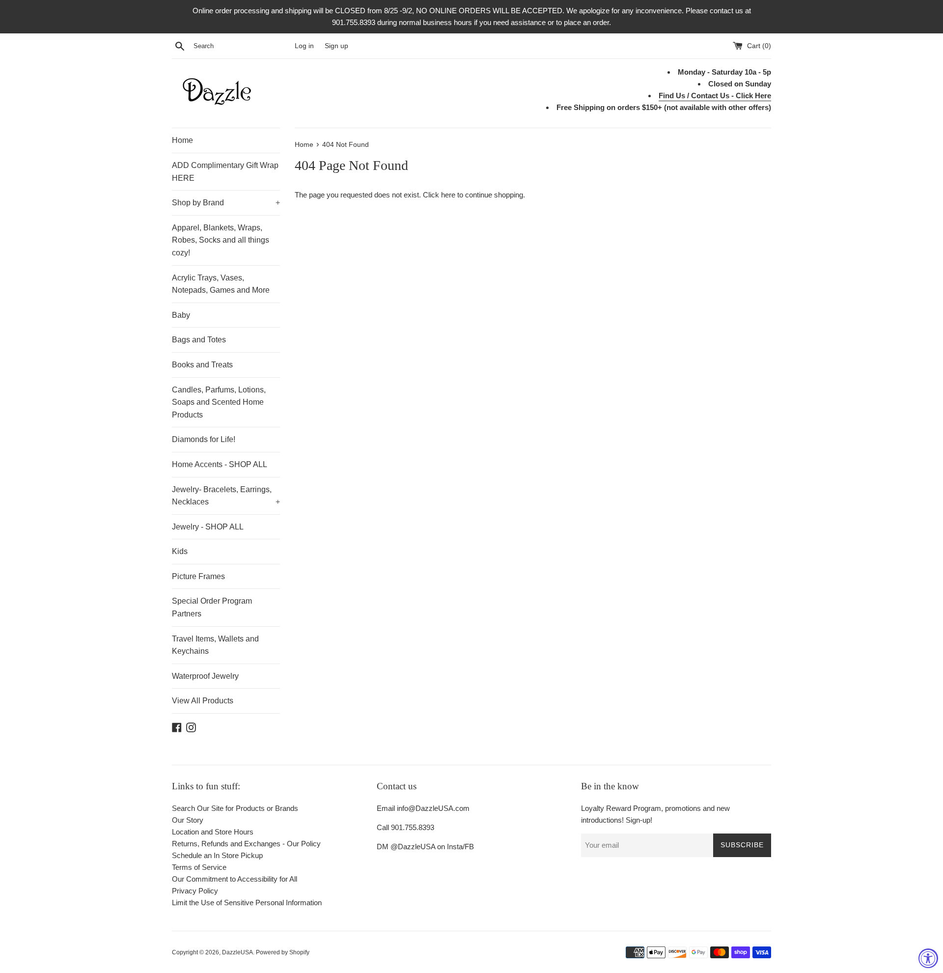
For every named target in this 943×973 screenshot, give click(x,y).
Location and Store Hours (212, 832)
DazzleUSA (237, 952)
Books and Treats (202, 365)
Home (182, 140)
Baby (181, 315)
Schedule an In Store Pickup (217, 855)
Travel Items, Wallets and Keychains (215, 645)
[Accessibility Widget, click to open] (928, 958)
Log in (304, 46)
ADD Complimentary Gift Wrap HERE (225, 171)
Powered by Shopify (282, 952)
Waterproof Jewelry (205, 676)
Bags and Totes (199, 339)
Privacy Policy (195, 891)
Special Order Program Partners (212, 607)
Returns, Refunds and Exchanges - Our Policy (246, 843)
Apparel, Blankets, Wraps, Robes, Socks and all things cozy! (220, 240)
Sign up (336, 46)
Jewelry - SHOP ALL (208, 527)
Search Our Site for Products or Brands (235, 808)
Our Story (187, 820)
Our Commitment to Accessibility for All (234, 879)
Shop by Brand (226, 202)
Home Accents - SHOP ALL (219, 464)
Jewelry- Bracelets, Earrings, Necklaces (226, 495)
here (448, 195)
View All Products (202, 700)
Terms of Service (199, 867)
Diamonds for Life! (203, 439)
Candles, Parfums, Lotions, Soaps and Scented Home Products (219, 402)
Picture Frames (198, 576)
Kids (180, 551)
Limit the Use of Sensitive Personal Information (247, 902)
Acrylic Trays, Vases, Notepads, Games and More (221, 284)
